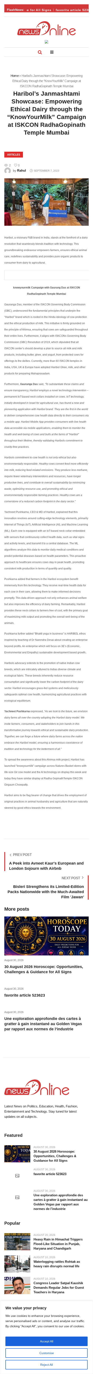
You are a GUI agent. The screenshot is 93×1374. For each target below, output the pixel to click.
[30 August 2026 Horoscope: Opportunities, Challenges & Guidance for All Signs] (17, 1154)
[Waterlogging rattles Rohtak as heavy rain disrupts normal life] (17, 1264)
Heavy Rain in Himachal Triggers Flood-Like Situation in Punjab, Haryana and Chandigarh (58, 1243)
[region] (46, 1337)
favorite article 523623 (72, 10)
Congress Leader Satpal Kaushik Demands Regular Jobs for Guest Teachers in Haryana (59, 1287)
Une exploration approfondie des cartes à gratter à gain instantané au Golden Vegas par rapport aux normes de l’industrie (43, 1023)
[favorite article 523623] (17, 1176)
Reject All (46, 1364)
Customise (46, 1353)
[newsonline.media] (46, 28)
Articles (13, 154)
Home (15, 75)
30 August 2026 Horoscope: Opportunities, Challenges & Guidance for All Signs (55, 1156)
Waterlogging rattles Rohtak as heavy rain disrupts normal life (57, 1264)
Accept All (46, 1341)
